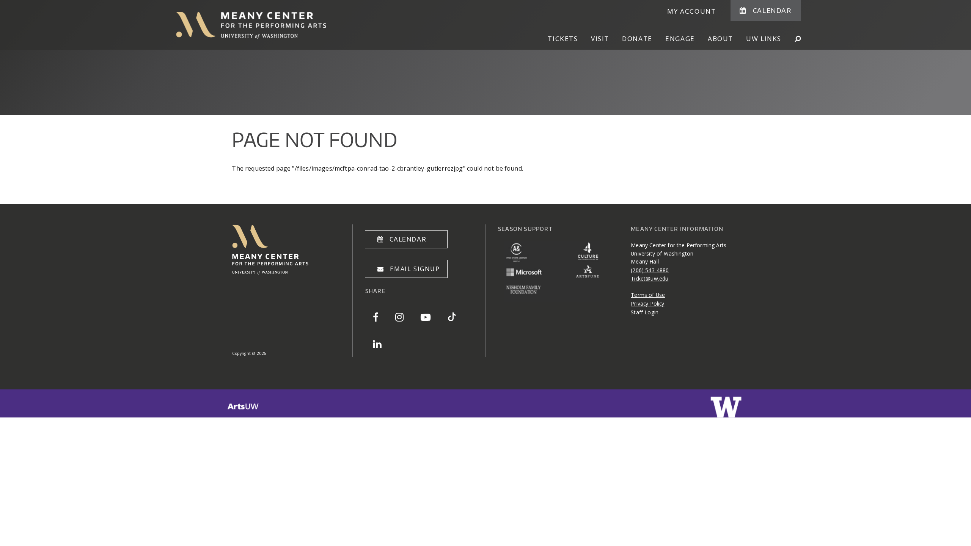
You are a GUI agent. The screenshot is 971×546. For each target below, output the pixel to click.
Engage (680, 38)
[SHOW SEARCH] (797, 38)
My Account (691, 11)
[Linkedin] (377, 344)
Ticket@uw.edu (649, 278)
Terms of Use (648, 294)
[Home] (274, 25)
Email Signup (415, 269)
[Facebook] (376, 317)
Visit (600, 38)
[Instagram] (399, 317)
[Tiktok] (452, 317)
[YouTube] (426, 317)
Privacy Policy (647, 303)
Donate (637, 38)
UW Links (763, 38)
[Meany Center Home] (270, 272)
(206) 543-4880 (650, 270)
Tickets (563, 38)
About (720, 38)
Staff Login (644, 312)
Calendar (772, 10)
